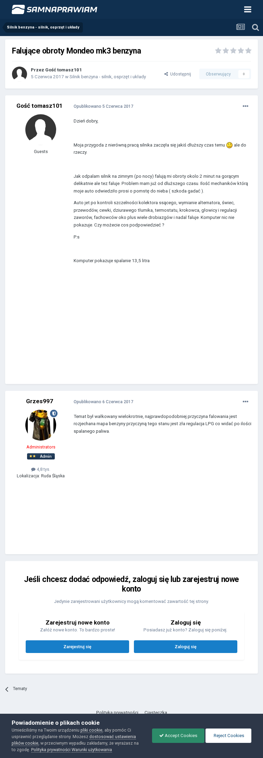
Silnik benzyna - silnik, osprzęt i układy (108, 76)
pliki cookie (91, 730)
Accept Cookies (180, 735)
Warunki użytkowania (92, 749)
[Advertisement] (154, 329)
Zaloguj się (186, 646)
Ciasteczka (156, 712)
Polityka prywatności (117, 712)
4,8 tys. (43, 469)
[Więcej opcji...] (245, 106)
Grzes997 (39, 401)
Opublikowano (103, 106)
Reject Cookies (228, 735)
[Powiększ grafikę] (229, 145)
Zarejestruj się (77, 646)
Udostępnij (179, 74)
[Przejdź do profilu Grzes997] (40, 425)
